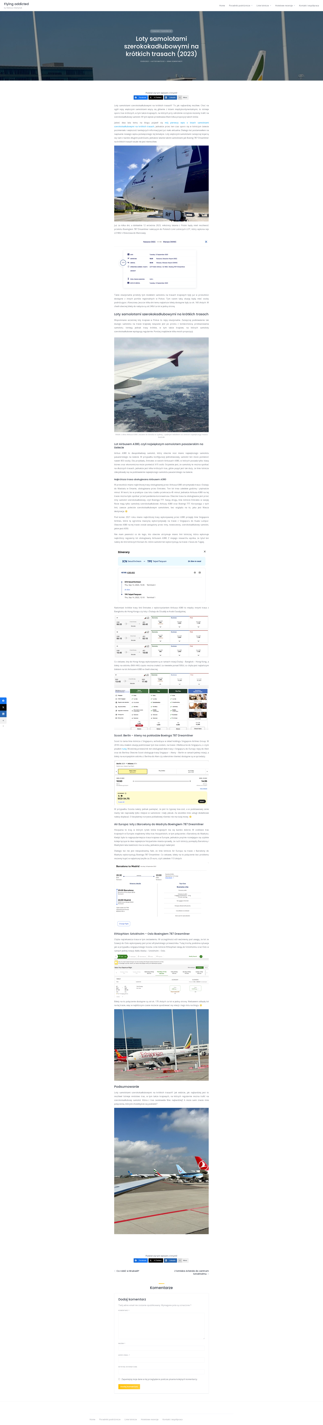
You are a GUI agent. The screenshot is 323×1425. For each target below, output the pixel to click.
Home (222, 5)
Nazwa (121, 1343)
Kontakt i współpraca (309, 5)
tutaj (124, 748)
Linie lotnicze (263, 5)
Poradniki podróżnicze (239, 5)
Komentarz (123, 1310)
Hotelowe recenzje (284, 5)
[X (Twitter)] (3, 707)
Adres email (124, 1355)
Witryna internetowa (127, 1367)
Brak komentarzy (174, 61)
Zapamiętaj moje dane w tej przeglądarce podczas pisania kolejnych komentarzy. (159, 1379)
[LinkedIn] (3, 714)
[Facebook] (3, 700)
